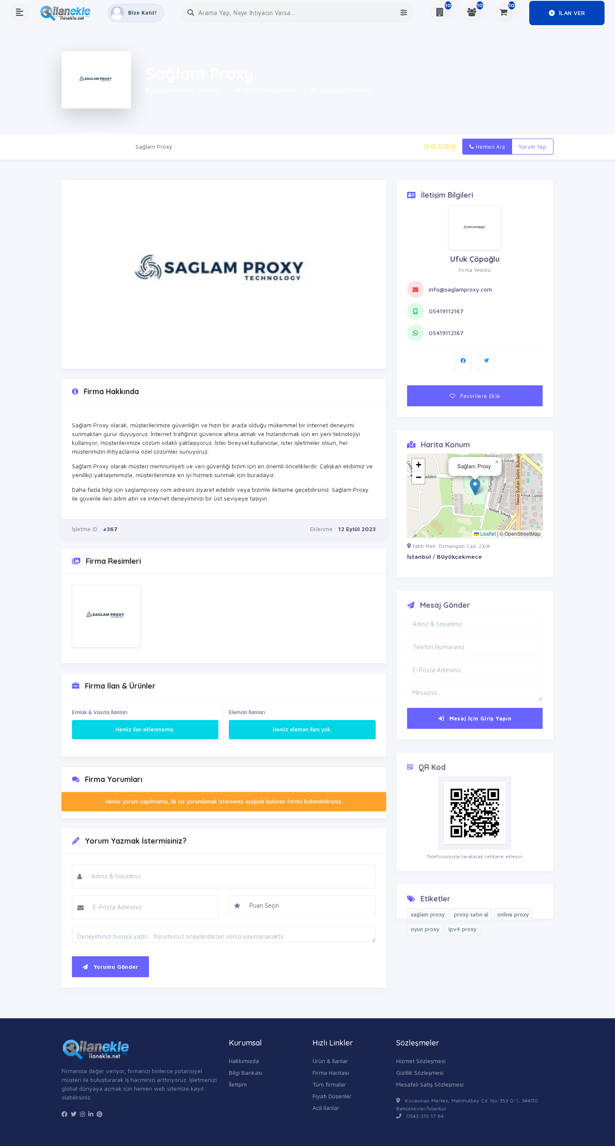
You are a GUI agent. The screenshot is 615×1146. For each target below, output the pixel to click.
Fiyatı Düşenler (332, 1096)
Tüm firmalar (329, 1084)
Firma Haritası (331, 1072)
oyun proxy (425, 929)
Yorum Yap (532, 146)
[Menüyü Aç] (19, 13)
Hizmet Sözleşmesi (421, 1060)
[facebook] (64, 1114)
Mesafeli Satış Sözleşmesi (430, 1084)
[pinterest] (99, 1114)
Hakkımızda (244, 1060)
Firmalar (112, 146)
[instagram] (82, 1114)
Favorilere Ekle (479, 395)
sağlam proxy (428, 914)
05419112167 (446, 311)
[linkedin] (90, 1114)
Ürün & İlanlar (330, 1060)
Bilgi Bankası (245, 1072)
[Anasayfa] (68, 13)
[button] (475, 487)
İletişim (238, 1084)
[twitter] (74, 1114)
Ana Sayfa (75, 146)
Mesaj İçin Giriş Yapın (479, 718)
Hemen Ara (489, 146)
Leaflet (487, 533)
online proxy (513, 914)
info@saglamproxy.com (460, 289)
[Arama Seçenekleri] (403, 12)
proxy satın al (471, 914)
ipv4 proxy (462, 929)
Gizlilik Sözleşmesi (419, 1072)
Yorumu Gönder (114, 966)
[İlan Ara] (190, 12)
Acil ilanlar (326, 1107)
